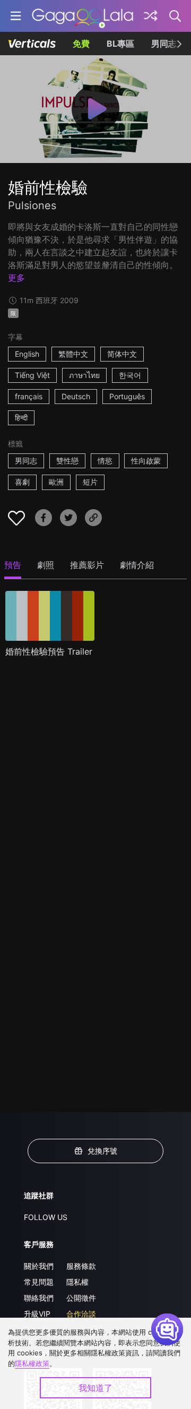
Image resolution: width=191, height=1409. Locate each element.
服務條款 (81, 1265)
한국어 (130, 375)
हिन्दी (21, 417)
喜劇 (22, 481)
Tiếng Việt (32, 375)
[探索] (151, 16)
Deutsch (76, 396)
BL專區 (120, 43)
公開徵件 (81, 1297)
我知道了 (95, 1387)
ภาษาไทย (84, 375)
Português (127, 396)
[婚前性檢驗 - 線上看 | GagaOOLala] (82, 16)
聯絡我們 (39, 1297)
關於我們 (39, 1265)
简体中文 (122, 353)
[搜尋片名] (175, 16)
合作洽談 (81, 1313)
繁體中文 (73, 353)
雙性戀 (67, 460)
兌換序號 (102, 1150)
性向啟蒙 (146, 460)
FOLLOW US (45, 1217)
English (27, 353)
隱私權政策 (32, 1363)
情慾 (105, 460)
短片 (90, 481)
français (28, 396)
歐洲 (56, 481)
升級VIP (37, 1313)
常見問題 (39, 1281)
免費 (81, 43)
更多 (16, 277)
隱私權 (77, 1281)
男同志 (164, 43)
